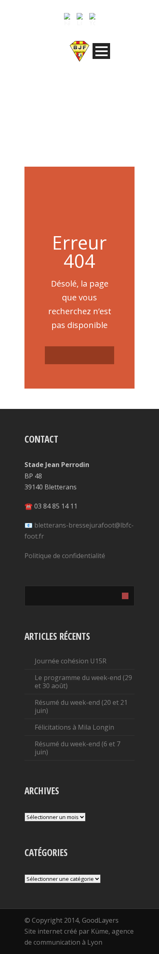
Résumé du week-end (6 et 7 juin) (77, 747)
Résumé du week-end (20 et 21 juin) (81, 706)
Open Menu (101, 51)
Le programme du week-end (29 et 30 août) (83, 681)
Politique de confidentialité (64, 555)
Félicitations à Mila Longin (74, 727)
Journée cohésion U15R (70, 660)
